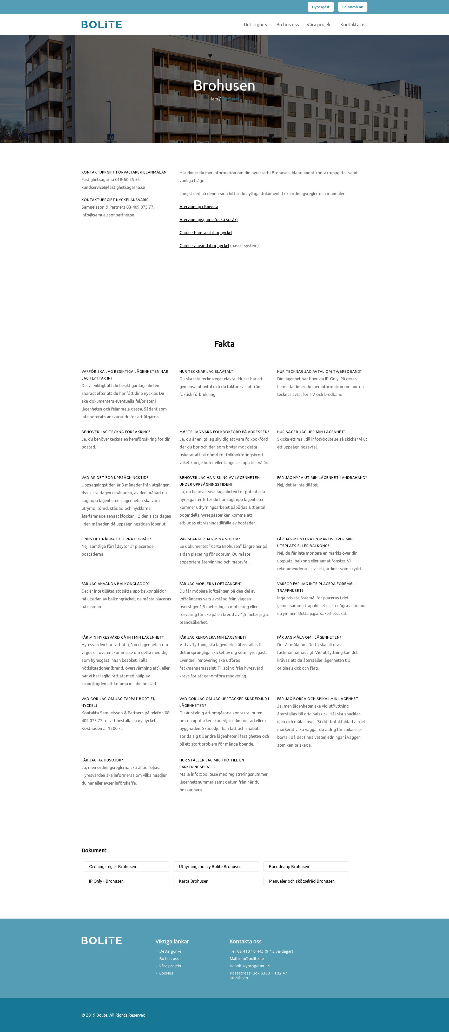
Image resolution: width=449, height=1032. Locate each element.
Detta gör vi (256, 24)
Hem (213, 99)
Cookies (166, 973)
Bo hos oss (287, 24)
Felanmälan (352, 7)
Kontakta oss (353, 24)
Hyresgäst (321, 7)
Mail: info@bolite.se (247, 958)
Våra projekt (319, 24)
